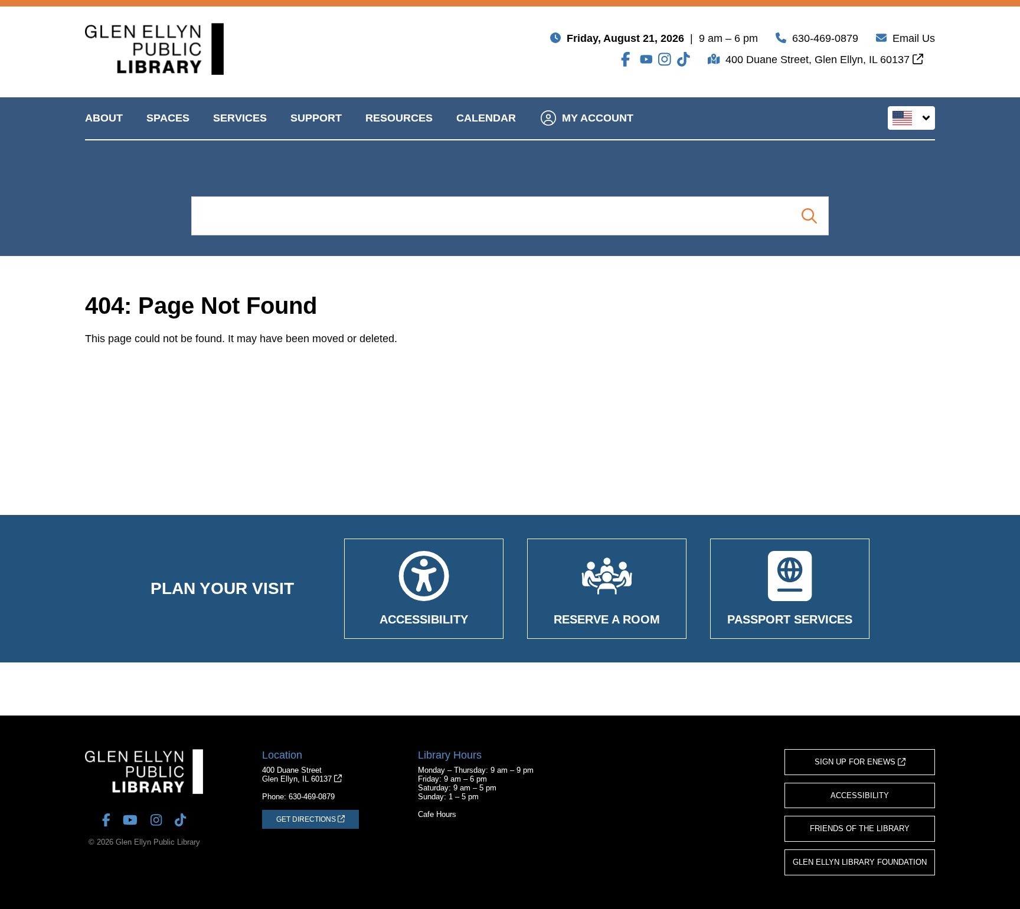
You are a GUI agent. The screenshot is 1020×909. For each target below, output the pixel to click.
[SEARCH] (809, 216)
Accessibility (860, 795)
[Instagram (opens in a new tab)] (664, 59)
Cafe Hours (437, 814)
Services (240, 118)
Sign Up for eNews (856, 761)
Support (316, 118)
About (104, 118)
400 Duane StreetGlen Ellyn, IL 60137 (298, 774)
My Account (597, 118)
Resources (399, 118)
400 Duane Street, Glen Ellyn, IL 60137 (819, 59)
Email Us (913, 38)
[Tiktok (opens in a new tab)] (683, 59)
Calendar (486, 118)
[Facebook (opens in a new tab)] (627, 59)
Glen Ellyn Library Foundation (860, 862)
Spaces (167, 118)
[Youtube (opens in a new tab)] (646, 59)
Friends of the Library (860, 828)
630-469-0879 (825, 38)
